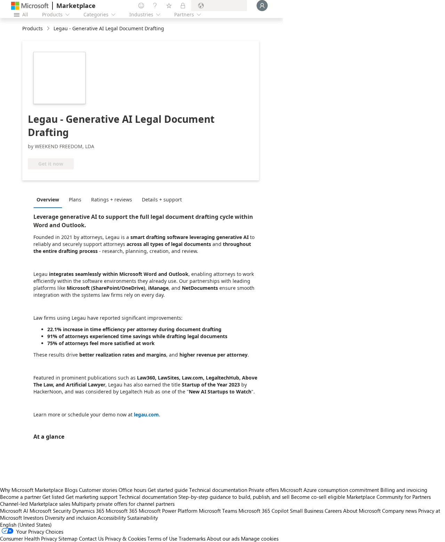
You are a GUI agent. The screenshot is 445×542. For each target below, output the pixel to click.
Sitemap (68, 538)
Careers (333, 510)
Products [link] (32, 28)
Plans (75, 199)
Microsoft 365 (121, 510)
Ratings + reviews (111, 199)
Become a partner (20, 496)
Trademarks (192, 538)
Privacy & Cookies (125, 538)
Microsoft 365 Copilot (263, 510)
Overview (48, 199)
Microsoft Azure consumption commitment (330, 489)
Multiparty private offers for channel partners (123, 503)
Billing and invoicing (403, 489)
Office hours (132, 489)
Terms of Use (162, 538)
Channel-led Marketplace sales (35, 503)
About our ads (223, 538)
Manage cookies (259, 538)
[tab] (49, 199)
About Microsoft (362, 510)
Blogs (71, 489)
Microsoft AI (14, 510)
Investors (33, 517)
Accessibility (112, 517)
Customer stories (98, 489)
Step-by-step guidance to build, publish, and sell (234, 496)
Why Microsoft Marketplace (31, 489)
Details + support (162, 199)
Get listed (53, 496)
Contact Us (91, 538)
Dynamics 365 (88, 510)
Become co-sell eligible (318, 496)
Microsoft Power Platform (168, 510)
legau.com (146, 414)
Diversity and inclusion (70, 517)
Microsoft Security (50, 510)
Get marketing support (92, 496)
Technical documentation (218, 489)
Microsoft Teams (218, 510)
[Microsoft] (30, 6)
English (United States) (26, 524)
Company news (399, 510)
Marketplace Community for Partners (389, 496)
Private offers (264, 489)
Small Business (306, 510)
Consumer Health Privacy (28, 538)
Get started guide (168, 489)
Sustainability (142, 517)
